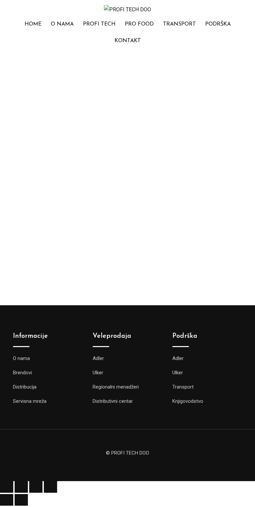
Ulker (98, 373)
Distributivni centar (113, 401)
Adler (98, 358)
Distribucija (25, 387)
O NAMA (62, 24)
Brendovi (22, 373)
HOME (33, 24)
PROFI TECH (99, 24)
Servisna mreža (29, 401)
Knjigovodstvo (187, 401)
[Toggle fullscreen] (21, 487)
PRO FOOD (139, 24)
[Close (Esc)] (50, 487)
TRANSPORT (179, 24)
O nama (21, 358)
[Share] (35, 487)
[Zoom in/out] (6, 487)
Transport (183, 387)
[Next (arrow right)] (21, 500)
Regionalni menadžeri (116, 387)
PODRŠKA (218, 24)
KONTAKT (128, 40)
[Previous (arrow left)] (6, 500)
